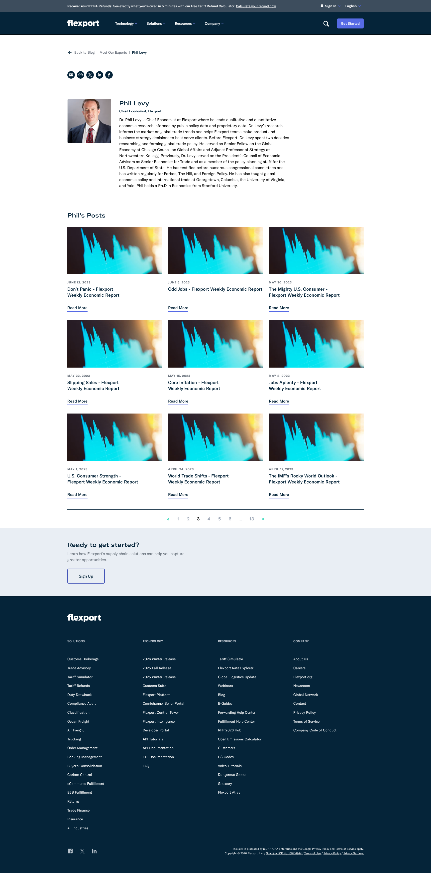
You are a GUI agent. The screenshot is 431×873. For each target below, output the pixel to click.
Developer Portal (156, 730)
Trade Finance (78, 810)
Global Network (305, 694)
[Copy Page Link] (80, 75)
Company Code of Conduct (314, 730)
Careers (299, 668)
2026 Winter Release (159, 659)
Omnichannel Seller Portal (163, 703)
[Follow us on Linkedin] (94, 851)
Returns (73, 801)
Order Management (82, 748)
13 (251, 519)
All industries (77, 828)
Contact (299, 703)
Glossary (225, 783)
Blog (221, 694)
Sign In (330, 6)
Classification (78, 712)
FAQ (146, 766)
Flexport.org (302, 677)
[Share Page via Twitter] (90, 75)
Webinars (225, 685)
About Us (300, 659)
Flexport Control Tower (161, 712)
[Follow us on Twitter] (82, 851)
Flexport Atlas (229, 792)
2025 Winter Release (159, 677)
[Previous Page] (168, 519)
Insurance (75, 819)
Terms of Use (312, 853)
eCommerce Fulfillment (85, 783)
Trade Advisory (79, 668)
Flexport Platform (157, 694)
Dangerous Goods (232, 774)
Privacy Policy (304, 712)
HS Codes (226, 757)
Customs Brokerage (83, 659)
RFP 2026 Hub (229, 730)
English (351, 6)
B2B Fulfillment (79, 792)
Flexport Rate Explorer (235, 668)
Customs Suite (154, 685)
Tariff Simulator (80, 677)
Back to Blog (84, 52)
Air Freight (75, 730)
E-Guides (225, 703)
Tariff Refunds (78, 685)
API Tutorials (153, 739)
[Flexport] (83, 23)
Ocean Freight (78, 721)
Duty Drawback (79, 694)
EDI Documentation (158, 757)
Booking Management (84, 757)
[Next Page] (263, 519)
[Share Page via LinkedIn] (99, 75)
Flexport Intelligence (159, 721)
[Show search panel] (326, 23)
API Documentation (158, 748)
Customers (226, 748)
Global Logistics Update (237, 677)
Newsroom (301, 685)
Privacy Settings (353, 853)
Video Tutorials (230, 766)
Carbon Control (79, 774)
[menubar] (215, 23)
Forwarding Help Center (236, 712)
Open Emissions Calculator (239, 739)
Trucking (74, 739)
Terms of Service (306, 721)
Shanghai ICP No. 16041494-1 (284, 853)
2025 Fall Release (157, 668)
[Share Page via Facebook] (109, 75)
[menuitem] (127, 23)
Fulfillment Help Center (236, 721)
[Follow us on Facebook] (70, 851)
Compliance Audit (81, 703)
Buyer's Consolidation (84, 766)
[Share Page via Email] (71, 75)
